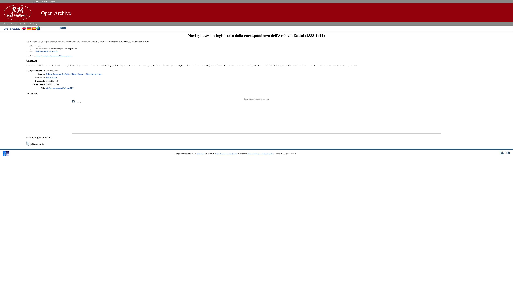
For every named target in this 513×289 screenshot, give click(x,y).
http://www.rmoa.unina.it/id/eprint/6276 (59, 88)
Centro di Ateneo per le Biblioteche (226, 154)
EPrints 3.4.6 (200, 154)
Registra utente (15, 28)
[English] (24, 27)
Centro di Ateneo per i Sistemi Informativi (260, 154)
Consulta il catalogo (30, 24)
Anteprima (54, 51)
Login (6, 28)
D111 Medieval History (94, 74)
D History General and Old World (57, 74)
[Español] (33, 27)
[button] (27, 144)
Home (6, 24)
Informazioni (16, 24)
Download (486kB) (42, 51)
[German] (29, 27)
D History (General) (77, 74)
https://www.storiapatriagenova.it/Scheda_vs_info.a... (54, 56)
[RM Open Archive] (17, 20)
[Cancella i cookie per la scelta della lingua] (38, 27)
